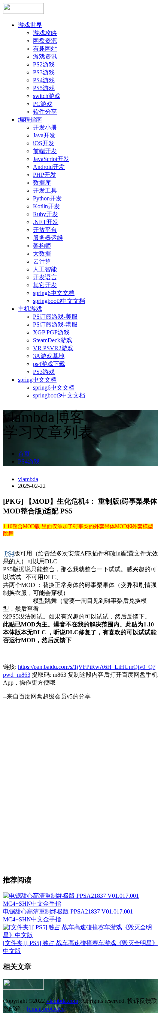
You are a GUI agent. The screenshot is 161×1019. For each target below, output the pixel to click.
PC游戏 (42, 104)
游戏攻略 (45, 33)
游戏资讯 (45, 56)
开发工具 (45, 190)
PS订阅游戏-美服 (55, 316)
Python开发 (47, 198)
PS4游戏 (44, 80)
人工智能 (45, 269)
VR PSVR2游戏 (53, 348)
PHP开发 (44, 175)
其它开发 (45, 285)
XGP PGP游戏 (51, 332)
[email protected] (47, 1008)
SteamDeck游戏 (52, 340)
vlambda (28, 479)
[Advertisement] (80, 787)
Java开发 (44, 135)
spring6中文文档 (54, 293)
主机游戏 (30, 309)
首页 (24, 453)
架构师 (42, 245)
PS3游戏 (44, 72)
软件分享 (45, 111)
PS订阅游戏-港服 (55, 324)
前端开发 (45, 151)
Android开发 (49, 167)
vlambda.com (62, 1001)
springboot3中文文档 (59, 301)
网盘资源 (45, 41)
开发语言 (45, 277)
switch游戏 (46, 96)
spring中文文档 (37, 379)
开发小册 (45, 127)
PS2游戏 (44, 64)
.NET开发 (45, 222)
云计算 (42, 261)
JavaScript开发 (51, 159)
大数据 (42, 253)
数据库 (42, 182)
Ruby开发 (45, 214)
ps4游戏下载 (49, 364)
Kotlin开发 (46, 206)
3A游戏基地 (48, 356)
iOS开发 (43, 143)
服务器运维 (48, 238)
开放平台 (45, 230)
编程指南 (30, 119)
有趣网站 (45, 48)
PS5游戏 (44, 88)
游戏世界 (30, 25)
